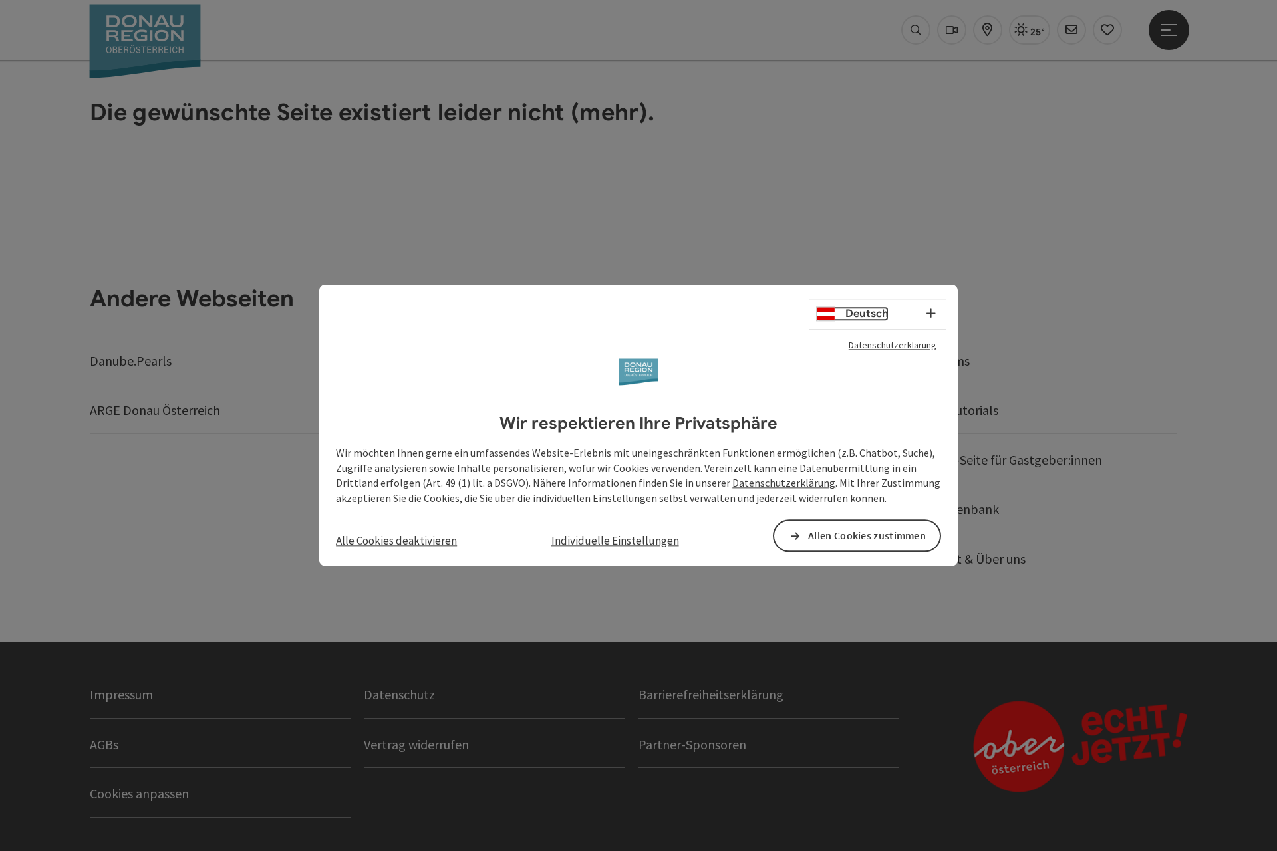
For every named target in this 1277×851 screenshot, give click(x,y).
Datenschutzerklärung (892, 345)
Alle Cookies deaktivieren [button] (396, 540)
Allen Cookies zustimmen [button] (867, 536)
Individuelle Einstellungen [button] (615, 540)
